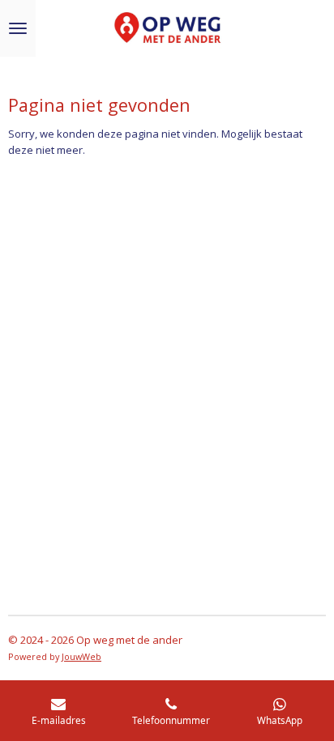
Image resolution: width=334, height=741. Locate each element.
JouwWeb (81, 656)
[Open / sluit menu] (18, 28)
